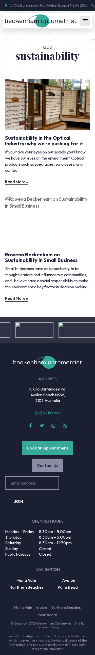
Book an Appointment (47, 447)
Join (18, 501)
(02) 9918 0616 (48, 412)
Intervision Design (48, 627)
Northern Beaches (26, 587)
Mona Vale (26, 580)
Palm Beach (69, 587)
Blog (47, 47)
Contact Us (47, 465)
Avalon (68, 580)
